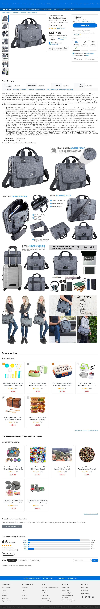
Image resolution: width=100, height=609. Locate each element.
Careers (64, 9)
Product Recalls (46, 598)
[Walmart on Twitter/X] (86, 597)
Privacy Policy (65, 590)
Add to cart (85, 25)
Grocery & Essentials (33, 9)
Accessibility (45, 595)
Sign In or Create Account (33, 578)
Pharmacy (56, 9)
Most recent (12, 560)
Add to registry (91, 59)
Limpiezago (31, 3)
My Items (71, 9)
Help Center (49, 578)
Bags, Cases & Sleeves (52, 89)
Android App (84, 590)
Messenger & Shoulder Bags (66, 89)
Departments (8, 9)
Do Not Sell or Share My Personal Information (68, 601)
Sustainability (5, 598)
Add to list (79, 59)
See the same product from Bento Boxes (86, 430)
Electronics (9, 12)
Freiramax (43, 3)
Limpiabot (38, 3)
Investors (4, 595)
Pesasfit (89, 3)
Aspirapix (26, 3)
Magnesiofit (79, 3)
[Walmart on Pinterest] (93, 597)
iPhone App (84, 587)
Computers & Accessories (19, 12)
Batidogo (49, 3)
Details (87, 55)
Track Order (61, 578)
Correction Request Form (11, 526)
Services (17, 9)
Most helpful (35, 560)
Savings (24, 9)
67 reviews (62, 28)
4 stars (25, 542)
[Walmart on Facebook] (82, 597)
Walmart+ (24, 595)
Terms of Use (65, 587)
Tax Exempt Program (47, 601)
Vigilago (4, 3)
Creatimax (67, 3)
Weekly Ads (73, 578)
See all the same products (91, 514)
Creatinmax (61, 3)
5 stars (25, 540)
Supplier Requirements (8, 601)
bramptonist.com (53, 44)
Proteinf (73, 3)
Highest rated (23, 560)
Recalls (43, 593)
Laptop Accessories (32, 12)
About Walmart (6, 587)
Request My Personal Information (67, 596)
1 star (25, 549)
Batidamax (55, 3)
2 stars (25, 546)
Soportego (9, 3)
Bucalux (15, 3)
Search (95, 560)
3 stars (25, 544)
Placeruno (20, 3)
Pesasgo (94, 3)
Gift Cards (24, 598)
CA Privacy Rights (66, 593)
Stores (23, 590)
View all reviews (8, 554)
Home (3, 12)
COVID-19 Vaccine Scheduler (50, 587)
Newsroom (5, 593)
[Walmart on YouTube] (89, 597)
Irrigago (84, 3)
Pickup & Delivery (47, 9)
